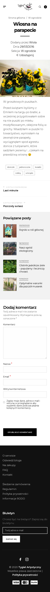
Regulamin (10, 489)
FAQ (5, 469)
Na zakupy (9, 465)
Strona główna (16, 17)
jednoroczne (24, 167)
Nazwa (7, 364)
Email (7, 376)
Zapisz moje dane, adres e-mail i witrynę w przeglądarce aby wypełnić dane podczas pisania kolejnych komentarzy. (23, 404)
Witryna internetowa (14, 389)
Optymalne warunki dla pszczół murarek (30, 285)
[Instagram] (27, 559)
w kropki (29, 173)
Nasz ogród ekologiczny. (26, 249)
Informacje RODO (14, 498)
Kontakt (7, 474)
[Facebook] (20, 559)
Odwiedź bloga (12, 460)
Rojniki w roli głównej (31, 229)
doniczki (11, 167)
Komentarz (9, 324)
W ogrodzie (34, 17)
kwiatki (38, 167)
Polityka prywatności (15, 493)
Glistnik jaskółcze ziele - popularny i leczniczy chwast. (32, 268)
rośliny (18, 173)
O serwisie (9, 455)
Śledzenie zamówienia (16, 484)
